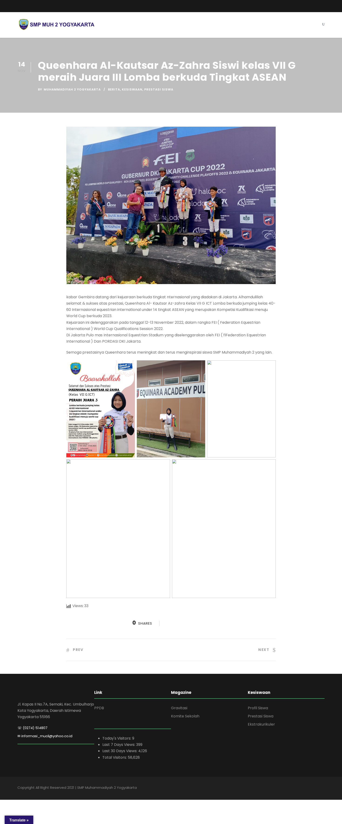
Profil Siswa (258, 708)
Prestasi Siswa (158, 89)
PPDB (99, 708)
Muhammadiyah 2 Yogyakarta (72, 89)
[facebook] (306, 5)
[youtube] (314, 5)
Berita (114, 89)
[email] (19, 6)
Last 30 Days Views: (120, 751)
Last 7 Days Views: (119, 744)
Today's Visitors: (117, 738)
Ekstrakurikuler (261, 724)
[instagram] (323, 5)
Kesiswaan (132, 89)
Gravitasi (179, 708)
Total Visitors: (115, 757)
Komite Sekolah (185, 716)
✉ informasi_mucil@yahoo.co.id (44, 736)
